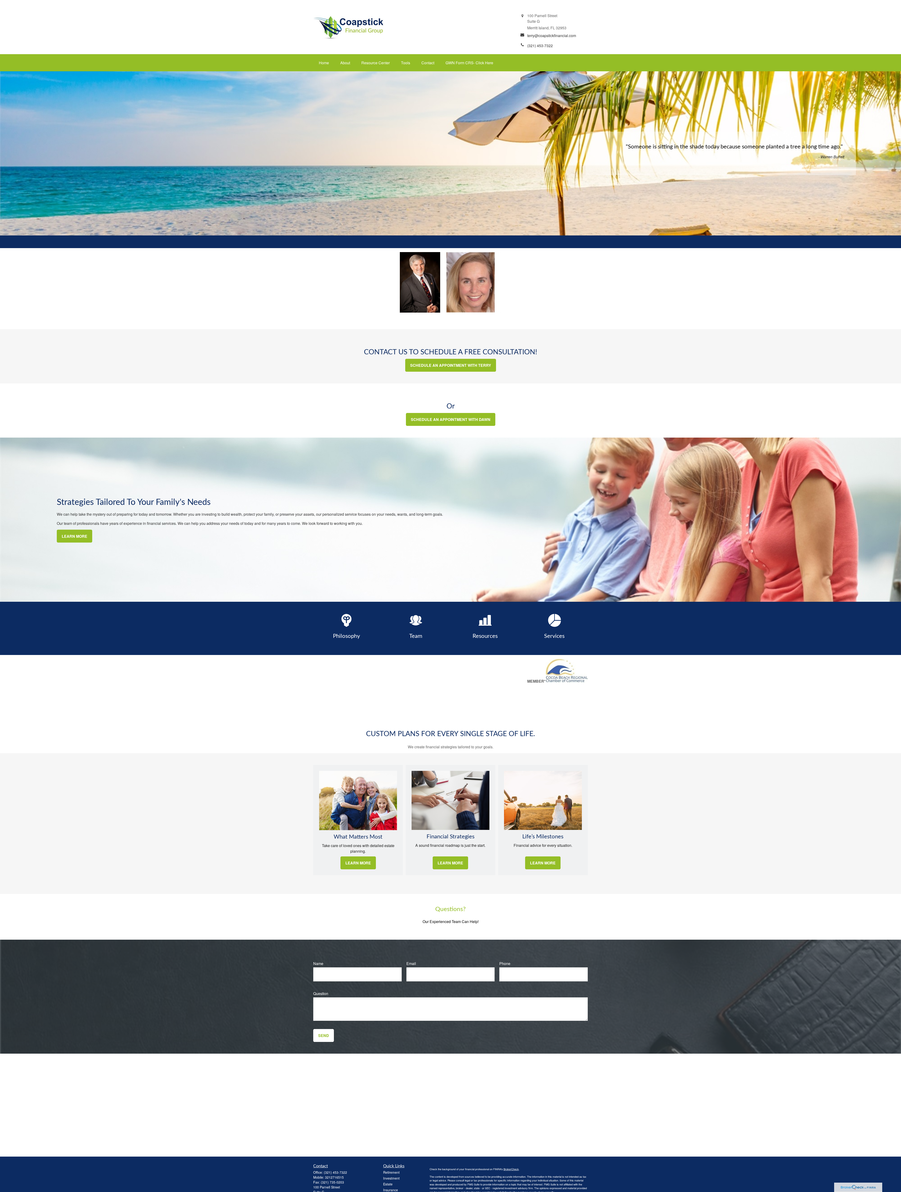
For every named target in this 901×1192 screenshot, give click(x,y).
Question (320, 993)
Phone (504, 963)
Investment (391, 1178)
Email (411, 963)
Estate (388, 1184)
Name (318, 963)
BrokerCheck (511, 1169)
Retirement (391, 1172)
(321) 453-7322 (335, 1172)
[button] (324, 62)
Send (323, 1035)
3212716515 (334, 1177)
